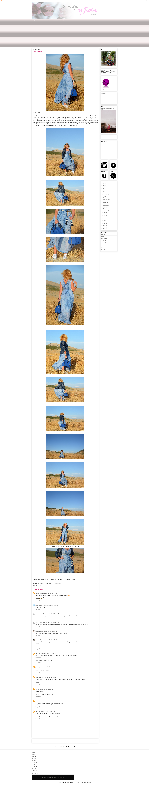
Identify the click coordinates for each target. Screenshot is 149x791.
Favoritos (40, 585)
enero (105, 223)
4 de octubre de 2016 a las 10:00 (49, 677)
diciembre (106, 193)
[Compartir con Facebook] (59, 583)
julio (104, 213)
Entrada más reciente (39, 741)
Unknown (38, 653)
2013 (104, 228)
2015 (104, 225)
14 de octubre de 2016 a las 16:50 (48, 711)
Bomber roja (105, 200)
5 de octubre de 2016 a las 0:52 (57, 701)
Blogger (89, 782)
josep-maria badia (40, 613)
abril (104, 218)
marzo (105, 220)
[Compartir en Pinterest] (60, 583)
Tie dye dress (105, 208)
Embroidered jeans (106, 197)
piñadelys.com (39, 667)
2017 (104, 190)
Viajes (102, 249)
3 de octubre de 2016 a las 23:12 (48, 653)
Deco (102, 234)
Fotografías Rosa (58, 20)
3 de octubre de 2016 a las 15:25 (50, 605)
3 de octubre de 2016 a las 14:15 (55, 593)
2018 (104, 188)
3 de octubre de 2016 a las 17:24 (49, 631)
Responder (38, 600)
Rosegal (102, 245)
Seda (102, 247)
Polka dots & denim (107, 199)
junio (105, 215)
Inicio (66, 741)
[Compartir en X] (57, 583)
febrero (105, 221)
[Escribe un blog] (56, 583)
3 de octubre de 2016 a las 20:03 (49, 639)
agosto (105, 212)
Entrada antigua (93, 741)
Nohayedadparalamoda (41, 593)
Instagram (103, 240)
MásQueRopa (39, 605)
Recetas (102, 242)
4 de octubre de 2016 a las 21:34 (45, 689)
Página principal (36, 20)
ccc (36, 689)
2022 (104, 183)
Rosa (44, 585)
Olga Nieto (38, 677)
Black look (105, 207)
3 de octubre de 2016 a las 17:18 (52, 613)
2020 (104, 185)
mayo (105, 217)
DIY (42, 20)
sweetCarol (38, 631)
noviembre (106, 194)
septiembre (106, 210)
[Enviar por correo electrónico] (55, 583)
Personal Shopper (49, 20)
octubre (105, 196)
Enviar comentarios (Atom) (68, 746)
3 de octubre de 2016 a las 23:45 (50, 667)
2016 (104, 191)
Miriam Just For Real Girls (42, 701)
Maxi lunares (105, 202)
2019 (104, 186)
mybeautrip (38, 639)
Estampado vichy (106, 205)
